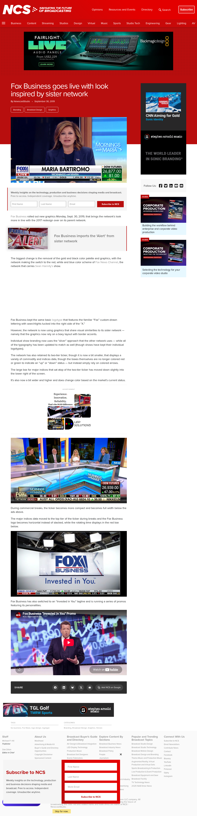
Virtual (91, 23)
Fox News (26, 727)
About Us (40, 736)
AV (193, 23)
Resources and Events (122, 9)
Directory (147, 9)
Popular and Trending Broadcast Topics (145, 738)
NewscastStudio (22, 101)
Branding (17, 109)
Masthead (39, 740)
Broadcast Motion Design (142, 750)
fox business (16, 727)
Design (78, 23)
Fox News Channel (106, 262)
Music (104, 23)
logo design (36, 727)
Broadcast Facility (139, 778)
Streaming (48, 23)
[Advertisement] (63, 292)
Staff (5, 736)
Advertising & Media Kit (45, 744)
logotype (57, 320)
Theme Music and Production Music (147, 758)
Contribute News (171, 747)
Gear (168, 23)
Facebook (168, 754)
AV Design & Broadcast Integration (81, 743)
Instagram (168, 776)
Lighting (181, 23)
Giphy (166, 772)
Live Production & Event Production (146, 771)
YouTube (167, 762)
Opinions (97, 9)
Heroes (99, 727)
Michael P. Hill (8, 740)
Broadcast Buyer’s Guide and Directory (82, 738)
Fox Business (18, 216)
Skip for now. (61, 811)
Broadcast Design (34, 109)
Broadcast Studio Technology (144, 747)
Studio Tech (133, 23)
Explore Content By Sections (111, 738)
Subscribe (186, 10)
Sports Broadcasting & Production (146, 768)
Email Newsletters (171, 744)
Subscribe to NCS (171, 740)
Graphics (52, 109)
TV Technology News (141, 782)
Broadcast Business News (110, 743)
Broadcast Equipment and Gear (145, 775)
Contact (167, 751)
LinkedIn (167, 765)
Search (166, 10)
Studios (64, 23)
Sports (117, 23)
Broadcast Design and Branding (145, 754)
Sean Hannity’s (44, 266)
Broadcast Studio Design (142, 743)
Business (16, 23)
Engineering (153, 23)
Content (31, 23)
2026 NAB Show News (142, 785)
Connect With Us (174, 736)
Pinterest (168, 769)
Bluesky (167, 758)
